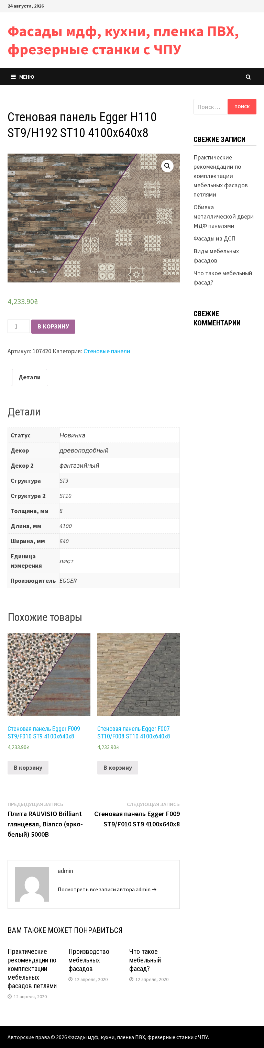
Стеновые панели (107, 351)
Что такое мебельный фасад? (145, 960)
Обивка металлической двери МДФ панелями (224, 216)
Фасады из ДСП (214, 238)
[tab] (29, 377)
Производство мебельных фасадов (88, 960)
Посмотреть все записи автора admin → (107, 889)
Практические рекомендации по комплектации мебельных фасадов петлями (32, 968)
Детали (30, 377)
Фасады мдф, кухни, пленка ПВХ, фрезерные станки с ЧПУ (123, 39)
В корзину (53, 326)
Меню (26, 76)
